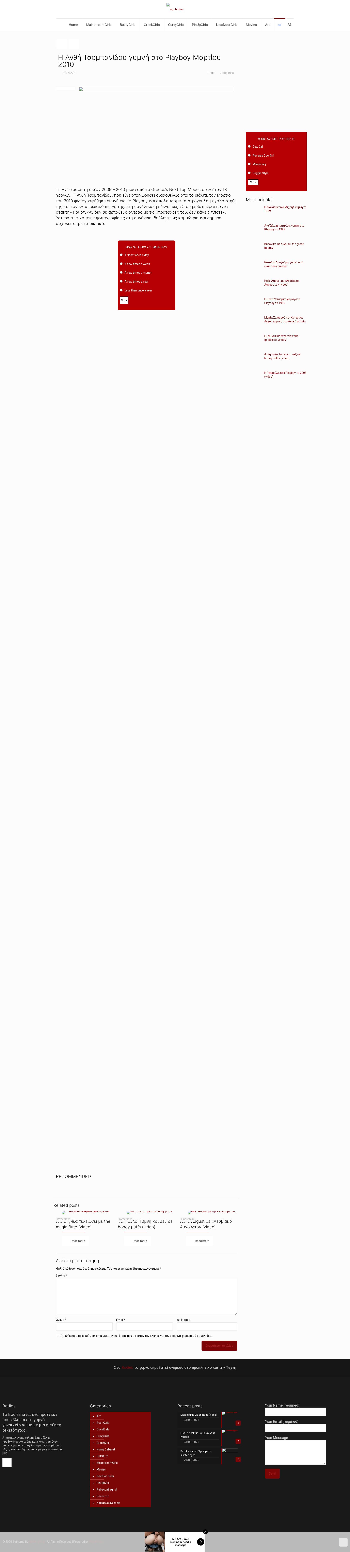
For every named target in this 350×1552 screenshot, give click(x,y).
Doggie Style (261, 173)
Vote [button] (124, 300)
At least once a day (137, 255)
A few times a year (137, 281)
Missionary (259, 164)
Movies (101, 1469)
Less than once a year (138, 290)
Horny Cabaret (106, 1449)
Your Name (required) (282, 1405)
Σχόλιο (61, 1275)
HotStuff (102, 1456)
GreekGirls (103, 1442)
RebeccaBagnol (107, 1489)
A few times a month (138, 272)
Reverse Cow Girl (263, 155)
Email (120, 1319)
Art (99, 1416)
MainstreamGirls (107, 1462)
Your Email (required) (281, 1421)
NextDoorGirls (105, 1476)
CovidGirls (103, 1429)
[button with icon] (7, 1462)
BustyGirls (103, 1422)
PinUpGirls (103, 1482)
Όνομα (61, 1319)
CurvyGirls (103, 1436)
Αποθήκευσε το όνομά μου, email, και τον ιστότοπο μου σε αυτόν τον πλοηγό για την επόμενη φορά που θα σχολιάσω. (137, 1335)
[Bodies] (175, 9)
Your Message (276, 1437)
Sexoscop (103, 1496)
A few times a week (137, 264)
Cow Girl (258, 146)
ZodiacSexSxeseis (108, 1502)
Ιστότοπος (183, 1319)
